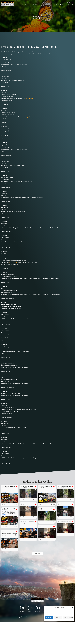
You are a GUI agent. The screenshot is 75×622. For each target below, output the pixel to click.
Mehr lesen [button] (4, 492)
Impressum (64, 619)
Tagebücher (36, 4)
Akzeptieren (48, 617)
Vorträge (42, 4)
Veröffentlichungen (62, 4)
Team (46, 4)
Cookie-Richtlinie (54, 619)
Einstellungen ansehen (68, 617)
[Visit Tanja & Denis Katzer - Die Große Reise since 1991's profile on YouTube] (3, 487)
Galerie (55, 4)
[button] (72, 607)
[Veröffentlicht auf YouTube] (16, 487)
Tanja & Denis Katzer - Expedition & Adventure (18, 617)
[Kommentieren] (4, 504)
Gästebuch (70, 4)
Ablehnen (58, 617)
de (67, 2)
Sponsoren (50, 4)
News (23, 4)
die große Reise (29, 117)
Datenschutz (60, 619)
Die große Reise (28, 4)
